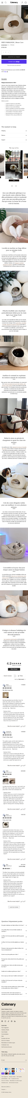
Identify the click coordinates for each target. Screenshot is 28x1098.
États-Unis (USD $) (5, 1086)
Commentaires (4, 1034)
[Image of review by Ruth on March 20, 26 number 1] (6, 781)
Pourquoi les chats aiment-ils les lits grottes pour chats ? (12, 960)
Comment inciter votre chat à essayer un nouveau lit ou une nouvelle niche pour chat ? (11, 993)
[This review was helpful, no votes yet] (21, 726)
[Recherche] (5, 2)
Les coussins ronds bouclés (10, 639)
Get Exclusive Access (6, 1047)
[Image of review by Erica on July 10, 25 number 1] (6, 825)
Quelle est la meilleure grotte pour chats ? (11, 971)
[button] (6, 695)
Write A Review (14, 669)
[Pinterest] (11, 1021)
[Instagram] (5, 1021)
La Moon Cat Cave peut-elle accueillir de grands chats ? (12, 936)
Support (3, 139)
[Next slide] (16, 186)
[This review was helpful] (21, 901)
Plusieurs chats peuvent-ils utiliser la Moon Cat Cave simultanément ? (12, 949)
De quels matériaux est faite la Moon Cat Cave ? (12, 925)
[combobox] (20, 679)
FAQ (2, 1036)
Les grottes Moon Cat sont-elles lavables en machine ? (11, 930)
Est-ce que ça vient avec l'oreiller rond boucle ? (12, 975)
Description (4, 78)
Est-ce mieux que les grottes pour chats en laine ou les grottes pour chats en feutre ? (12, 987)
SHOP (14, 180)
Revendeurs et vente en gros (8, 1042)
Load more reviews (14, 907)
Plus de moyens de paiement (14, 65)
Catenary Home (8, 1092)
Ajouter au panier (14, 57)
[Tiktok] (8, 1021)
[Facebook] (2, 1021)
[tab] (4, 79)
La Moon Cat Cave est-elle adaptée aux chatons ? (12, 943)
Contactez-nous (5, 1044)
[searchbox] (8, 676)
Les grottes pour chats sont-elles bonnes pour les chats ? (12, 966)
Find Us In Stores (5, 1040)
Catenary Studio (5, 1029)
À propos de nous (5, 1038)
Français (3, 1089)
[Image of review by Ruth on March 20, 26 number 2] (12, 781)
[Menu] (2, 2)
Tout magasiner (5, 1027)
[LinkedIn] (15, 1021)
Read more (12, 708)
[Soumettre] (26, 1060)
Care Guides (4, 1032)
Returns (3, 135)
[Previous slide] (12, 186)
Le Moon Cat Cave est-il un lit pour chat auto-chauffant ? (12, 981)
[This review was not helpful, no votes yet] (23, 726)
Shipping (3, 130)
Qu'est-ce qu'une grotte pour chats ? (9, 954)
